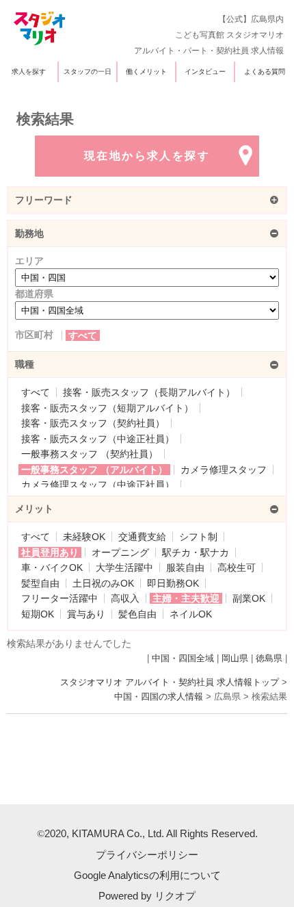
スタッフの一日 (87, 71)
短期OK (37, 614)
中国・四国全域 (183, 658)
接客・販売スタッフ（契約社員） (93, 423)
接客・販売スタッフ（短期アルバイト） (107, 408)
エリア (29, 260)
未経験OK (84, 536)
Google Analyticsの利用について (147, 875)
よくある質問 (264, 71)
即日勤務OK (173, 583)
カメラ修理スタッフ (224, 469)
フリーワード (43, 199)
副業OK (248, 598)
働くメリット (146, 71)
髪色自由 (137, 614)
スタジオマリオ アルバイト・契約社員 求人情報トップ (169, 682)
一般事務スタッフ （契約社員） (89, 453)
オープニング (120, 552)
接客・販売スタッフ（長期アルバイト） (149, 392)
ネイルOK (191, 614)
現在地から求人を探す (147, 156)
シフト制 (198, 536)
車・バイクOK (52, 567)
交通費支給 (142, 536)
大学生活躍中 (124, 567)
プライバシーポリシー (147, 854)
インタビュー (205, 71)
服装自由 (185, 567)
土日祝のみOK (103, 583)
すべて (82, 335)
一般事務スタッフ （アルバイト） (94, 469)
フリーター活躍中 (59, 598)
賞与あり (86, 614)
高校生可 (236, 567)
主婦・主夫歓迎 (185, 598)
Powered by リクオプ (147, 896)
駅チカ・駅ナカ (195, 552)
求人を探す (29, 71)
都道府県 (34, 293)
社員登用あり (50, 552)
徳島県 (269, 658)
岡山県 (235, 658)
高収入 (125, 598)
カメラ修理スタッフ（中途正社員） (97, 484)
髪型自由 (40, 583)
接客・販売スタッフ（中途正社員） (97, 438)
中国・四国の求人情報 (158, 697)
